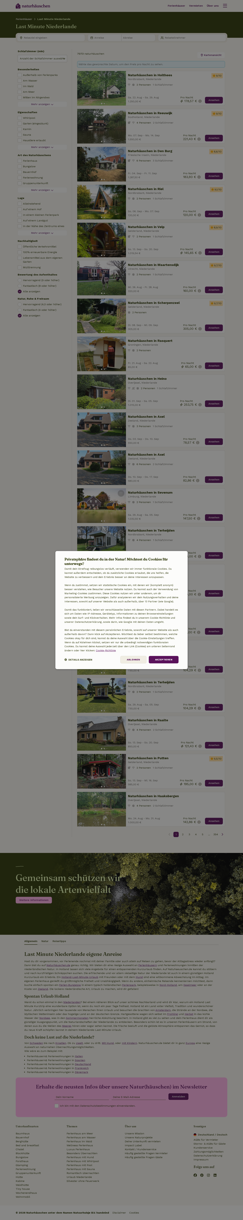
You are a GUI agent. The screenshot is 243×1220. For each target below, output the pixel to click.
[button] (78, 660)
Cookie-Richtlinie (106, 650)
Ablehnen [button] (133, 659)
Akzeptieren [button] (163, 659)
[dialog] (121, 610)
